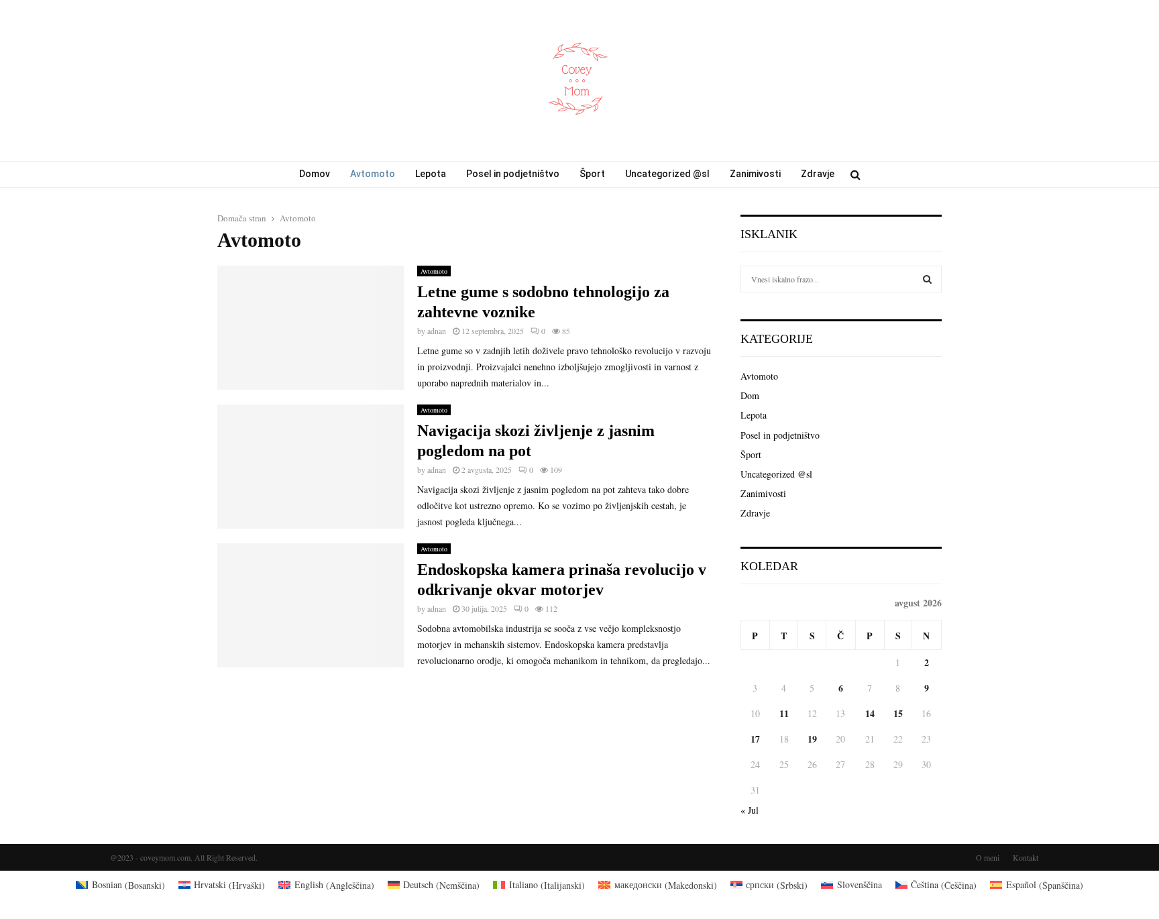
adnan (436, 330)
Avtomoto (372, 173)
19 (812, 739)
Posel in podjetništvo (512, 173)
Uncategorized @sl (667, 173)
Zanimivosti (755, 173)
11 (784, 713)
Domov (314, 173)
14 (870, 713)
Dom (749, 395)
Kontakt (1025, 857)
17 (755, 739)
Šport (592, 173)
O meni (987, 857)
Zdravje (817, 173)
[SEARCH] (927, 279)
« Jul (749, 810)
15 (898, 713)
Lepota (430, 173)
